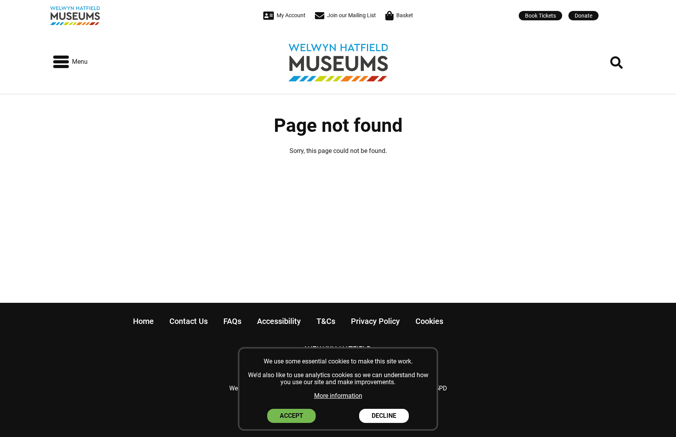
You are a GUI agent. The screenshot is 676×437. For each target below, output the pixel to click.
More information (338, 395)
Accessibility (279, 321)
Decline (384, 415)
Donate (583, 16)
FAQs (232, 321)
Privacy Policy (375, 321)
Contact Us (188, 321)
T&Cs (325, 321)
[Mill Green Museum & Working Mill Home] (117, 15)
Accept (291, 415)
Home (143, 321)
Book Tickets (540, 16)
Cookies (429, 321)
